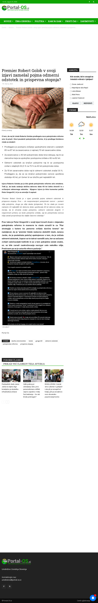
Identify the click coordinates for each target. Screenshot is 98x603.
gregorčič (39, 341)
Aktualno (6, 381)
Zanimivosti (87, 21)
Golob (31, 341)
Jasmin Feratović (78, 98)
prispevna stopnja (26, 344)
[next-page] (7, 402)
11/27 (82, 132)
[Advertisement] (49, 48)
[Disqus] (33, 444)
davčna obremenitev (18, 341)
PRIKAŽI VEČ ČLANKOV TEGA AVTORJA (24, 364)
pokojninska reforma (10, 344)
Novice (7, 21)
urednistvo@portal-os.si (11, 580)
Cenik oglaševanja (83, 601)
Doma (4, 27)
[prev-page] (3, 402)
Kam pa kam (54, 21)
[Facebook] (89, 2)
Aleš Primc (76, 94)
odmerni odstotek (51, 341)
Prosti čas (70, 21)
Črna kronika (23, 21)
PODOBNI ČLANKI (12, 360)
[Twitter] (93, 2)
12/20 (72, 132)
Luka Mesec (76, 91)
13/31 (91, 132)
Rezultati (88, 103)
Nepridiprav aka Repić (80, 88)
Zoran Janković (77, 84)
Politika (39, 21)
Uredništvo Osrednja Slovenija (14, 569)
